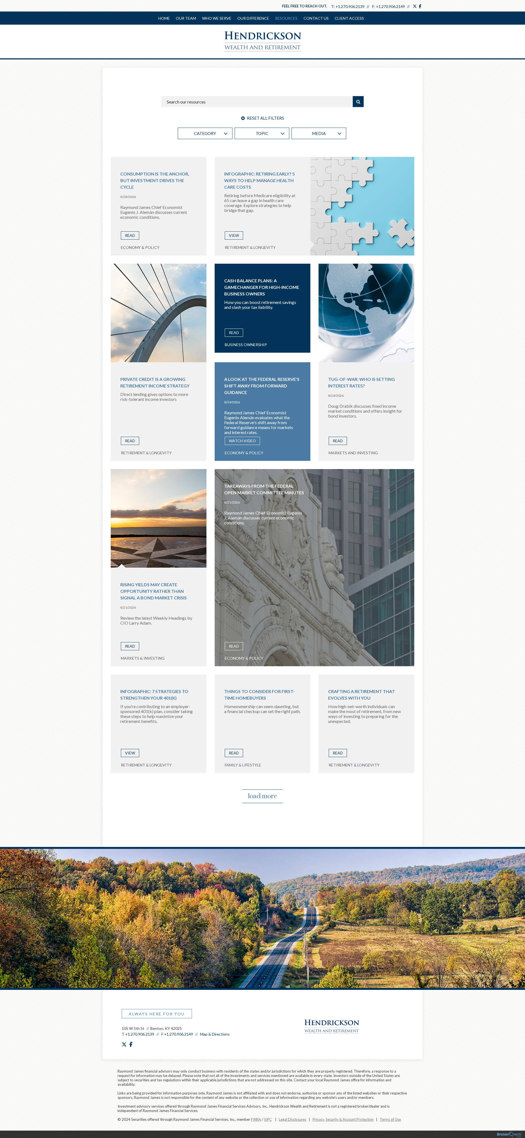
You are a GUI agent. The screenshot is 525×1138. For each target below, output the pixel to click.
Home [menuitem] (164, 18)
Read (130, 235)
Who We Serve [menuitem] (216, 18)
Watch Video (242, 440)
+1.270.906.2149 (390, 6)
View (234, 235)
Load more (262, 796)
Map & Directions (215, 1034)
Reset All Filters (265, 118)
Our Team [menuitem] (186, 18)
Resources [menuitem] (286, 18)
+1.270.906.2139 (350, 6)
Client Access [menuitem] (349, 18)
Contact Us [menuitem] (316, 18)
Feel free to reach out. (304, 6)
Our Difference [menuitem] (253, 18)
